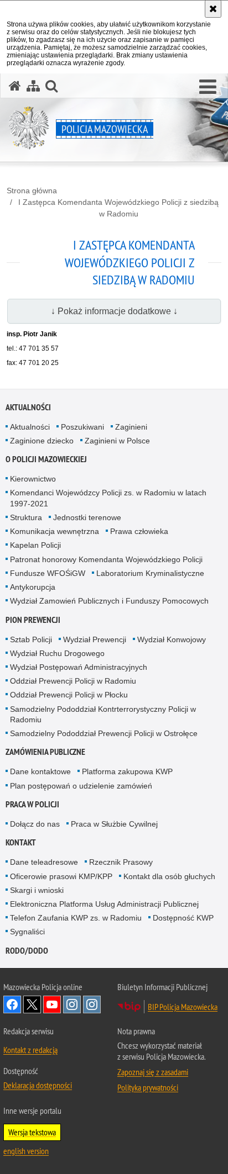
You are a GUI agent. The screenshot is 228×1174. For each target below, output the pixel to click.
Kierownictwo (33, 478)
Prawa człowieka (139, 531)
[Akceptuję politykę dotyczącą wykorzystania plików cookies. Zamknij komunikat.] (213, 9)
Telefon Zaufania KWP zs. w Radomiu (76, 917)
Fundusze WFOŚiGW (47, 573)
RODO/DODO (27, 950)
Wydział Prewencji (94, 639)
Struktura (26, 517)
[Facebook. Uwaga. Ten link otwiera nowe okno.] (12, 1004)
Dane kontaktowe (40, 771)
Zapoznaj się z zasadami (152, 1071)
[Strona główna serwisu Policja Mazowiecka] (15, 86)
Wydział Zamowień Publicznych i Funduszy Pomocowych (109, 600)
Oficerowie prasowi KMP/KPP (61, 876)
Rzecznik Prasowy (121, 862)
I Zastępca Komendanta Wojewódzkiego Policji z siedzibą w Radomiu (118, 208)
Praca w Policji (32, 804)
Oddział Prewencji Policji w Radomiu (73, 680)
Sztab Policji (31, 639)
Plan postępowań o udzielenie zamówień (81, 785)
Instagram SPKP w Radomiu (92, 1004)
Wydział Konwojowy (171, 639)
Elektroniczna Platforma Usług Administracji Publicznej (104, 904)
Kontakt (21, 842)
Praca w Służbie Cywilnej (114, 823)
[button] (207, 87)
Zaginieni (131, 426)
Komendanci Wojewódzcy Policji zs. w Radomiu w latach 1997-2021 (108, 497)
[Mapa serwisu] (33, 86)
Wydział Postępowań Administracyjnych (78, 667)
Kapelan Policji (35, 545)
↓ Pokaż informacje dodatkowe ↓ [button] (114, 311)
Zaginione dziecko (42, 440)
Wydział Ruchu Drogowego (57, 653)
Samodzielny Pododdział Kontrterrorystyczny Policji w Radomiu (103, 714)
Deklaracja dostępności (37, 1085)
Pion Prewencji (33, 620)
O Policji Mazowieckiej (46, 459)
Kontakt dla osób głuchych (169, 876)
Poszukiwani (82, 426)
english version (26, 1150)
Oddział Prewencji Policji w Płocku (69, 694)
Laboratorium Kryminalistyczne (150, 573)
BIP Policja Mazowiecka (182, 1006)
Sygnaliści (27, 931)
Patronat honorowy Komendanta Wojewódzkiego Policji (106, 559)
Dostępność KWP (183, 917)
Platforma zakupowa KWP (127, 771)
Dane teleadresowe (44, 862)
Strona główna (32, 190)
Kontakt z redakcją (30, 1049)
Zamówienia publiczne (45, 752)
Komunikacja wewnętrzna (54, 531)
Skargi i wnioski (37, 890)
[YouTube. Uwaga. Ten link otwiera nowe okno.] (52, 1004)
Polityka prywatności (147, 1087)
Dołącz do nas (35, 823)
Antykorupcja (32, 587)
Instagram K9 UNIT (72, 1004)
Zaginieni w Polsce (117, 440)
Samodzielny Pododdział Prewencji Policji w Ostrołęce (104, 733)
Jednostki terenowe (87, 517)
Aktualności (28, 407)
